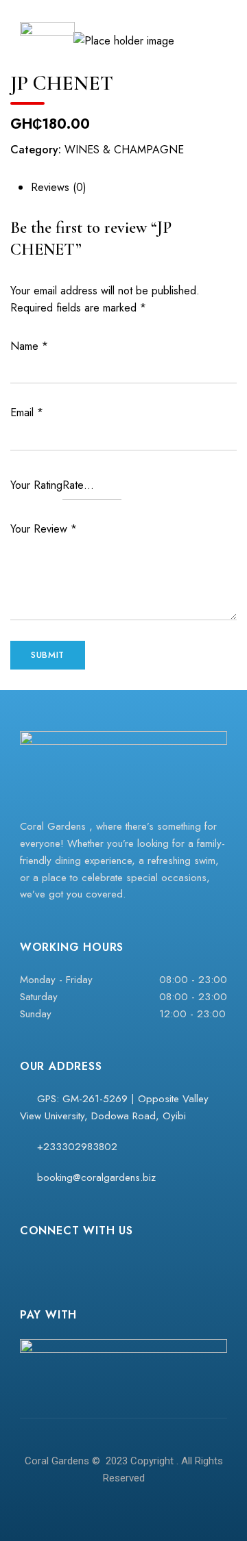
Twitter (79, 1263)
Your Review (43, 529)
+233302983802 (75, 1146)
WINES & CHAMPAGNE (124, 149)
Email (26, 412)
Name (29, 346)
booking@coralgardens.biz (95, 1177)
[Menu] (213, 27)
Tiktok (106, 1263)
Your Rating (36, 485)
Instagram (53, 1263)
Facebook (26, 1263)
